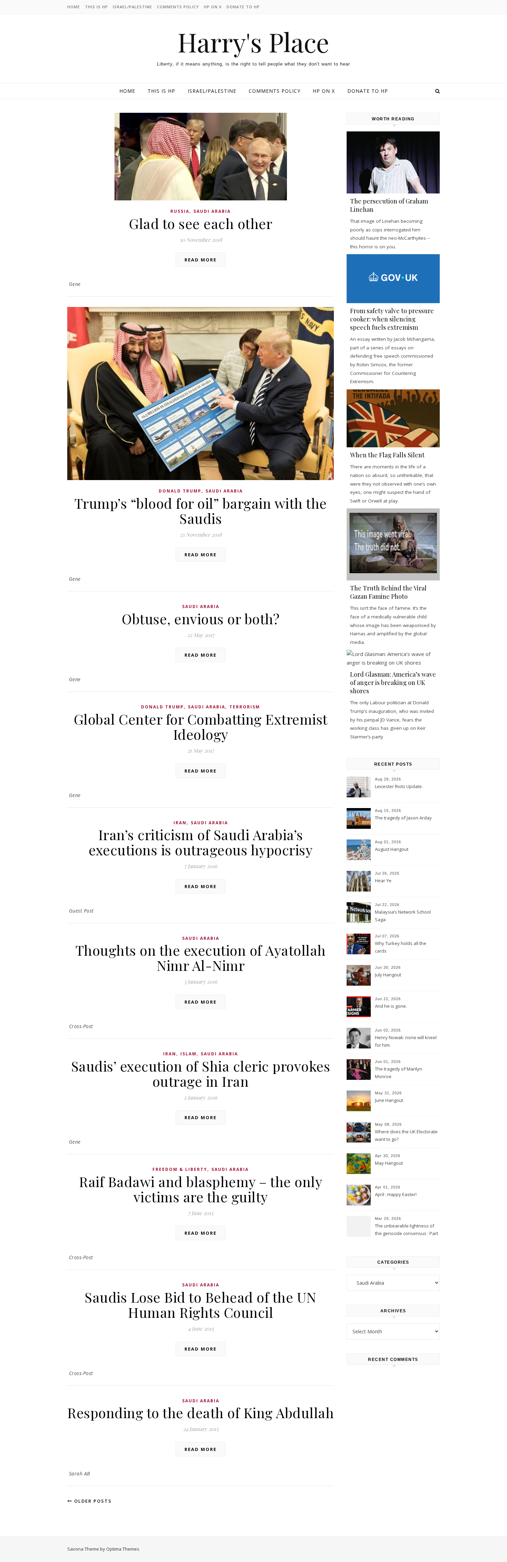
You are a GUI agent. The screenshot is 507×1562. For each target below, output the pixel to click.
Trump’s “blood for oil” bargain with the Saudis (200, 510)
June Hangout (389, 1100)
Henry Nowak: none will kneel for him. (406, 1041)
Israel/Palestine (132, 6)
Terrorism (244, 707)
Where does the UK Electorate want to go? (406, 1135)
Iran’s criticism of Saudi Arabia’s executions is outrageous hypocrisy (200, 842)
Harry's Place (253, 42)
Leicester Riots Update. (399, 786)
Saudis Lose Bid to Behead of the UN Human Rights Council (200, 1304)
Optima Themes (122, 1549)
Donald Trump (180, 491)
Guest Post (81, 910)
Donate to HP (243, 6)
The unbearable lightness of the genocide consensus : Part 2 (406, 1230)
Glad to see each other (200, 223)
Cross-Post (81, 1026)
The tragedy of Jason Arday (403, 818)
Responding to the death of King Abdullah (200, 1412)
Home (73, 6)
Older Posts (92, 1501)
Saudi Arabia (212, 211)
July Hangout (388, 975)
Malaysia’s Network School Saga (403, 916)
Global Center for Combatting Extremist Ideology (201, 726)
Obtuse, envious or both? (200, 618)
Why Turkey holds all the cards (400, 947)
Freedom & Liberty (179, 1169)
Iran (180, 823)
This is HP (96, 6)
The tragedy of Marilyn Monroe (398, 1073)
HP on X (213, 6)
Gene (75, 284)
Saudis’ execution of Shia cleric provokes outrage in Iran (200, 1073)
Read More (201, 260)
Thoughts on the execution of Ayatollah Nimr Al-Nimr (201, 957)
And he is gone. (391, 1006)
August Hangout (391, 849)
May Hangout (389, 1163)
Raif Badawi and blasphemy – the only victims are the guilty (200, 1189)
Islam (188, 1054)
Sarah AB (79, 1473)
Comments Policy (178, 6)
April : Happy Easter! (396, 1194)
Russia (179, 211)
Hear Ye (383, 880)
